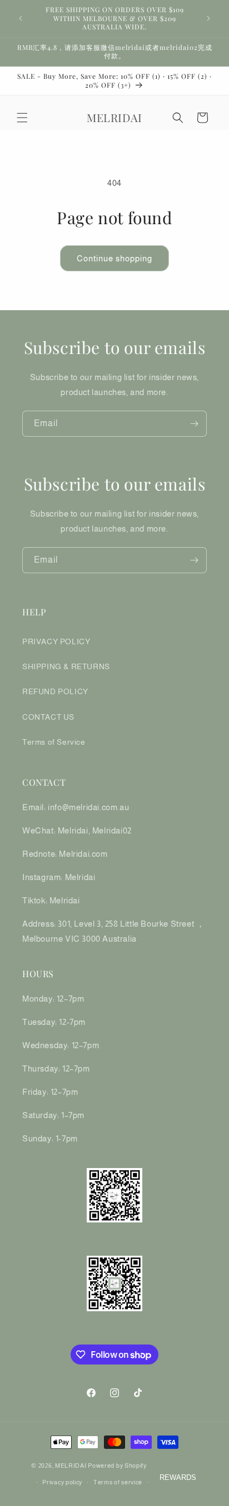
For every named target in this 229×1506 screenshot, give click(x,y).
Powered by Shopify (117, 1465)
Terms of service (117, 1482)
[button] (22, 117)
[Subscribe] (194, 424)
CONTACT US (48, 716)
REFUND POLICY (55, 691)
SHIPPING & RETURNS (66, 666)
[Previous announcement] (20, 18)
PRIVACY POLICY (56, 641)
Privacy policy (62, 1482)
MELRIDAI (71, 1465)
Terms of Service (54, 741)
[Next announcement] (208, 18)
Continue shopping (114, 258)
